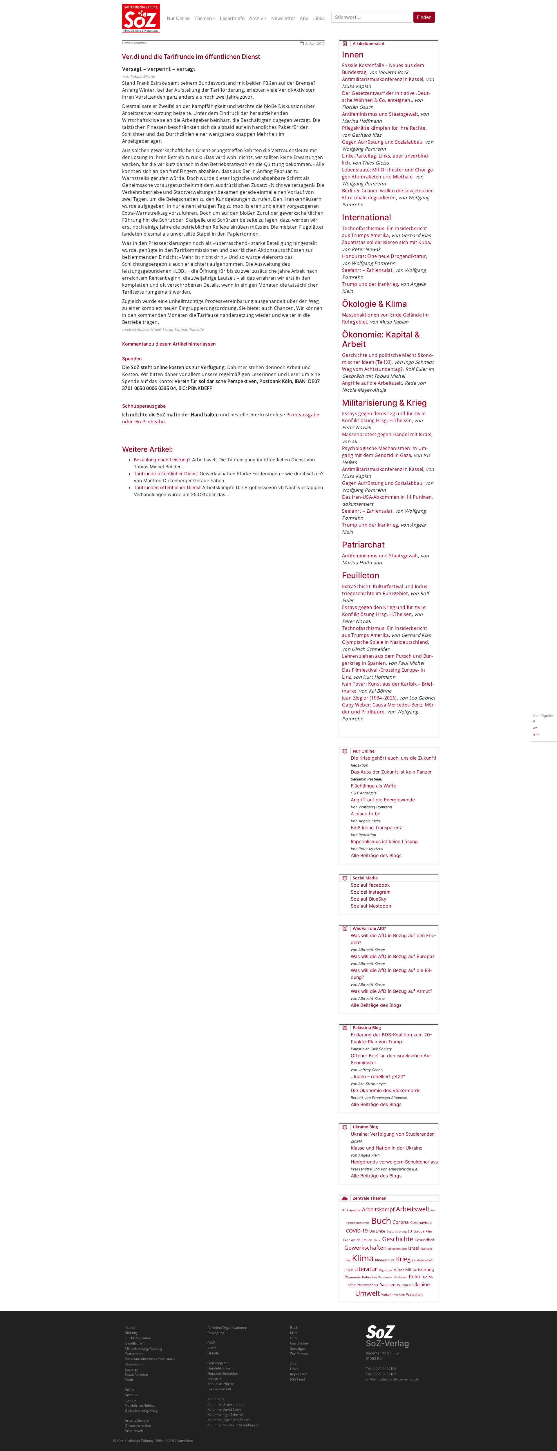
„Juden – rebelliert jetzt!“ (378, 1076)
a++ (536, 733)
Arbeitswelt (413, 1209)
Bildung (131, 1332)
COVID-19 (357, 1230)
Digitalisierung (396, 1231)
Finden (424, 17)
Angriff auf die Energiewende (383, 800)
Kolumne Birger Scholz (225, 1404)
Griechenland (397, 1248)
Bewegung (216, 1332)
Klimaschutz (385, 1259)
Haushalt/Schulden (222, 1373)
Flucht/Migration (138, 1338)
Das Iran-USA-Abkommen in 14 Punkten (387, 497)
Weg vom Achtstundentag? (372, 369)
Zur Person (299, 1353)
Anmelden (185, 1440)
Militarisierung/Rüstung (143, 1348)
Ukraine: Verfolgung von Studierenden (393, 1134)
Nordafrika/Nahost (140, 1405)
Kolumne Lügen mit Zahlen (228, 1419)
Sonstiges (298, 1348)
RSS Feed (297, 1379)
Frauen (367, 1240)
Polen (415, 1276)
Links (294, 1368)
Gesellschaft (135, 1343)
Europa (418, 1231)
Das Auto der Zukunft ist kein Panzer (391, 772)
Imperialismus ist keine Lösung (384, 841)
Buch (381, 1220)
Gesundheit (425, 1239)
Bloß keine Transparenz (376, 827)
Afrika (129, 1389)
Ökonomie (353, 1277)
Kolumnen (215, 1398)
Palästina (369, 1277)
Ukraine (421, 1284)
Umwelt (367, 1293)
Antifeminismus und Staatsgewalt (380, 114)
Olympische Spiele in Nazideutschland (385, 642)
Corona (401, 1222)
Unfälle (213, 1353)
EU (410, 1231)
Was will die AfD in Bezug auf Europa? (393, 956)
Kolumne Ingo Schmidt (225, 1414)
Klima (363, 1258)
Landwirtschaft (422, 1260)
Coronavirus (420, 1222)
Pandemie (385, 1277)
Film (429, 1231)
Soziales (131, 1369)
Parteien (400, 1277)
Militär (398, 1270)
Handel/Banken (219, 1368)
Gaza (377, 1240)
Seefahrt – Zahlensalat (367, 270)
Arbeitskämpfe (137, 1420)
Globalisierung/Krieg (141, 1410)
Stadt (129, 1379)
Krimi (294, 1332)
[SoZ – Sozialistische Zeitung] (141, 18)
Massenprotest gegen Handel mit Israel (386, 434)
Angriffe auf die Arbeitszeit (372, 383)
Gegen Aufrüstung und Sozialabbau (382, 142)
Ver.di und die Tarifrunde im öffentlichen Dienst (191, 57)
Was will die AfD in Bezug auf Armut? (391, 991)
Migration (385, 1270)
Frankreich (351, 1239)
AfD (345, 1210)
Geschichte (397, 1239)
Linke (348, 1269)
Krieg (403, 1259)
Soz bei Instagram (370, 892)
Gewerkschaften (134, 43)
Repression (134, 1364)
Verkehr (387, 1294)
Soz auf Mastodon (371, 906)
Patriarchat (134, 1353)
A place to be (365, 813)
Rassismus (389, 1284)
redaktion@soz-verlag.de (398, 1379)
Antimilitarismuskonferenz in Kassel (382, 79)
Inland (130, 1327)
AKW (211, 1342)
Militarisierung (419, 1269)
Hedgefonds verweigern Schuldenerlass (394, 1162)
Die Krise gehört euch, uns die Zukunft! (393, 758)
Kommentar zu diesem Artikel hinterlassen (169, 344)
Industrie (214, 1378)
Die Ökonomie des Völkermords (385, 1090)
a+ (535, 727)
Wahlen (399, 1295)
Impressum (299, 1374)
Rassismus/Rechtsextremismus (150, 1358)
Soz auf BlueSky (368, 899)
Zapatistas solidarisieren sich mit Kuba (386, 242)
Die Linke (377, 1231)
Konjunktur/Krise (220, 1383)
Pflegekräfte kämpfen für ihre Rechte (384, 128)
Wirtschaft (414, 1294)
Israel (413, 1248)
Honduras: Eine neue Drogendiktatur (384, 256)
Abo (293, 1363)
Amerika (355, 1210)
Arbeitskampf (378, 1209)
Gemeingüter (218, 1362)
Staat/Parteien (136, 1374)
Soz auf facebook (370, 885)
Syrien (406, 1285)
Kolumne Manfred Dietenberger (233, 1425)
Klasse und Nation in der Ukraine (386, 1148)
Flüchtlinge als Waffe (373, 786)
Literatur (365, 1269)
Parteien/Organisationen (227, 1327)
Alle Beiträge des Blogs (376, 855)
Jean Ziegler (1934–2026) (369, 698)
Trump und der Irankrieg (370, 284)
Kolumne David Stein (224, 1409)
